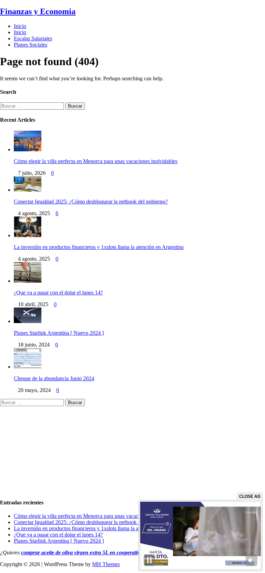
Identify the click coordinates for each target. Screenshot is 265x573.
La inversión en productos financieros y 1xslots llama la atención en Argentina (99, 247)
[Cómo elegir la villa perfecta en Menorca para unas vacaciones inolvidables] (27, 149)
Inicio (20, 26)
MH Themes (106, 564)
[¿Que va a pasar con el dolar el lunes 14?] (27, 281)
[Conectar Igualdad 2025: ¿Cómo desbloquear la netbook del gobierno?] (27, 190)
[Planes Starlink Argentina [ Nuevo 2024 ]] (27, 321)
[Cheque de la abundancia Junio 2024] (27, 367)
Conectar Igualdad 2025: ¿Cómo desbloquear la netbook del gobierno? (91, 201)
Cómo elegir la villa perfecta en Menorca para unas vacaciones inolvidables (95, 161)
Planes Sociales (30, 45)
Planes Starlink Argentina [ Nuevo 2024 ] (59, 333)
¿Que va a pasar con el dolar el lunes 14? (58, 292)
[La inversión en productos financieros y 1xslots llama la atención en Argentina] (27, 235)
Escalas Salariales (33, 38)
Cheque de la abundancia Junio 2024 (54, 378)
